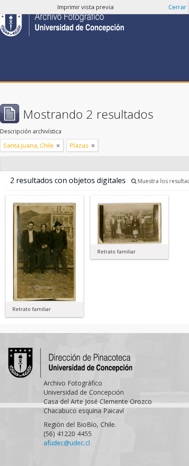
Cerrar (177, 7)
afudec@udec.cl (67, 442)
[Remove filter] (58, 145)
